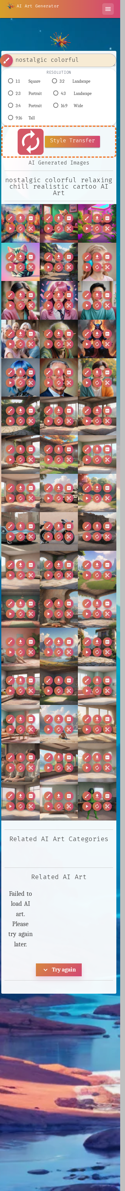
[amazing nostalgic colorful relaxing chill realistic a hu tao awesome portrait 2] (20, 300)
